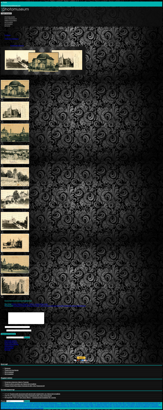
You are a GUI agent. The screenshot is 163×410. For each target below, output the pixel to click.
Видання (7, 26)
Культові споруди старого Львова (17, 382)
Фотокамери (9, 24)
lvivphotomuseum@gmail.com (10, 6)
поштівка (23, 301)
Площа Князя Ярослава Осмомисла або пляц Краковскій (25, 386)
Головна (7, 35)
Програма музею (10, 17)
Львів (17, 301)
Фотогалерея (9, 22)
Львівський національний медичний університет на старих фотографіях (35, 394)
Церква (29, 301)
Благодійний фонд (11, 18)
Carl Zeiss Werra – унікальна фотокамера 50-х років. (37, 398)
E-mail (3, 330)
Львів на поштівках (11, 20)
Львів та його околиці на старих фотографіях (20, 384)
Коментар (4, 324)
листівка (12, 301)
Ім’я (2, 327)
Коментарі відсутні (17, 46)
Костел (7, 301)
